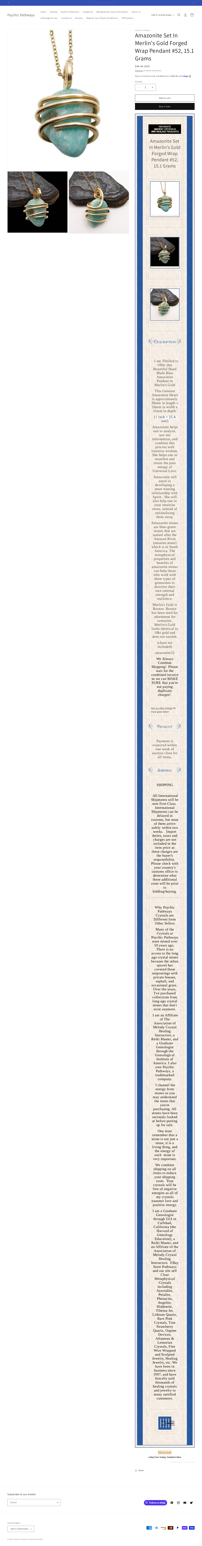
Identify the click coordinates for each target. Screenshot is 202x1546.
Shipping (139, 70)
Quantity (138, 81)
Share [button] (141, 1470)
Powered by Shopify (35, 1539)
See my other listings (161, 708)
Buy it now (164, 106)
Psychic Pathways (20, 1539)
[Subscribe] (57, 1502)
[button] (179, 15)
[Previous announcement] (8, 3)
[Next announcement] (193, 3)
